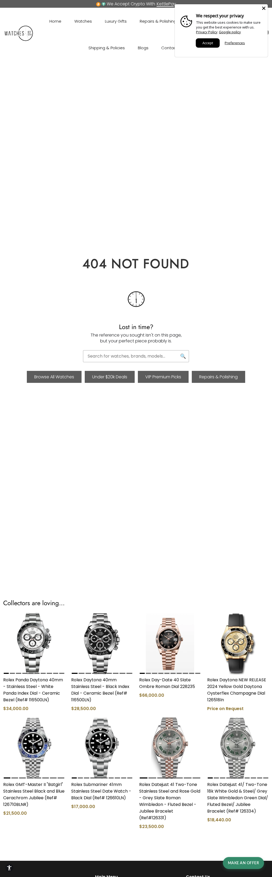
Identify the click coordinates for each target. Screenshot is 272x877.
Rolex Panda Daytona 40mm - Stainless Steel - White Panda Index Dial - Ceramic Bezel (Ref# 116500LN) (33, 690)
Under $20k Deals (109, 377)
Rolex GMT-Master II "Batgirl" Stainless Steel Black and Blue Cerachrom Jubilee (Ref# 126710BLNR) (34, 794)
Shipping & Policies (106, 48)
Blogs (143, 48)
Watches (83, 21)
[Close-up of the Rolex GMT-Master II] (34, 748)
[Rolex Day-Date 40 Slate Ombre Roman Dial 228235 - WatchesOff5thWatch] (170, 643)
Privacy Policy (207, 32)
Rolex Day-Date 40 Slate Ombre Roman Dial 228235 (167, 683)
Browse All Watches (54, 377)
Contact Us (172, 48)
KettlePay (166, 4)
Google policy (230, 32)
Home (55, 21)
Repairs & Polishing (158, 21)
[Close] (263, 8)
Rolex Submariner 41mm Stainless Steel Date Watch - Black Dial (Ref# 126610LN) (101, 791)
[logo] (18, 40)
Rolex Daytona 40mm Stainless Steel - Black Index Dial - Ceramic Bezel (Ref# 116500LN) (100, 690)
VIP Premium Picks (163, 377)
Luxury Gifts (116, 21)
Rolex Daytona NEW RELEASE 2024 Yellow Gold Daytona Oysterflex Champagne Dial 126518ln (236, 690)
